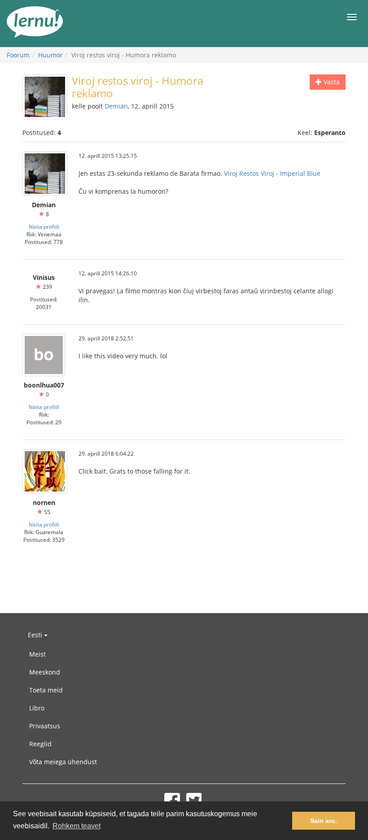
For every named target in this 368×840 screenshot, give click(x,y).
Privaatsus (44, 726)
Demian (116, 106)
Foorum (18, 55)
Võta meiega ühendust (63, 761)
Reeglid (40, 744)
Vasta (331, 82)
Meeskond (44, 672)
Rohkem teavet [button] (77, 826)
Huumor (50, 55)
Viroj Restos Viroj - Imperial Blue (272, 173)
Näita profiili (44, 226)
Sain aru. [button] (323, 820)
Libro (36, 708)
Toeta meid (46, 690)
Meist (37, 654)
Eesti (36, 635)
